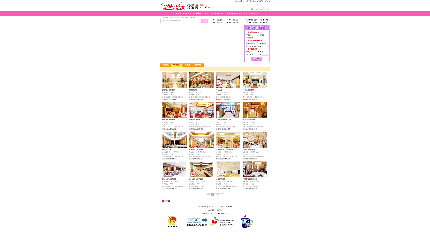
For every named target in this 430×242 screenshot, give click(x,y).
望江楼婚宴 (193, 90)
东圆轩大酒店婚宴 (168, 90)
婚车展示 (238, 13)
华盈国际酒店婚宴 (249, 149)
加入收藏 (267, 1)
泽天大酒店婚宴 (194, 120)
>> (218, 195)
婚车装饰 (247, 13)
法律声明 (229, 206)
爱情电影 (221, 13)
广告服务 (220, 206)
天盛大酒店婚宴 (248, 90)
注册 (262, 1)
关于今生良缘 (202, 206)
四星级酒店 (174, 17)
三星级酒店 (183, 17)
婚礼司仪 (255, 13)
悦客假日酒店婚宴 (249, 120)
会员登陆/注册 (250, 1)
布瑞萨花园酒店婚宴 (250, 179)
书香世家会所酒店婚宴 (224, 120)
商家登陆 (257, 1)
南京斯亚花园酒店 (168, 120)
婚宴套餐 (187, 13)
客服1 (267, 9)
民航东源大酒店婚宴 (169, 179)
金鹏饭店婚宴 (220, 179)
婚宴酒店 (179, 13)
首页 (172, 13)
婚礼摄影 (230, 13)
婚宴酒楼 (192, 17)
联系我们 (211, 206)
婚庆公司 (204, 13)
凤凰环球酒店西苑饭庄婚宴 (225, 149)
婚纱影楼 (196, 13)
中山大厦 (219, 90)
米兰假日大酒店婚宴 (196, 179)
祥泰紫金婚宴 (167, 149)
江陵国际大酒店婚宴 (196, 149)
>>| (222, 195)
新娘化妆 (213, 13)
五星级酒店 (165, 17)
